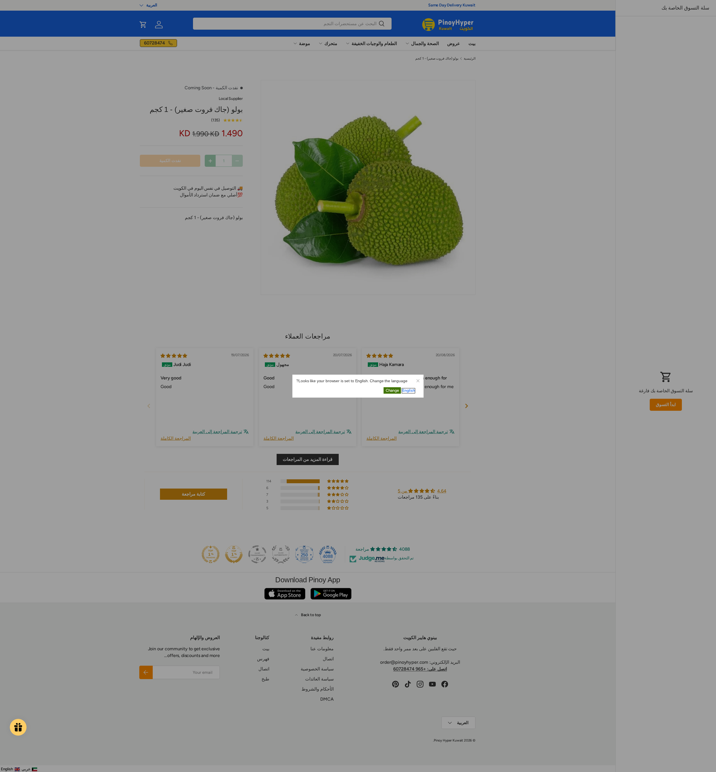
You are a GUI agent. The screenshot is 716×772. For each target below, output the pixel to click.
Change (392, 390)
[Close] (418, 380)
